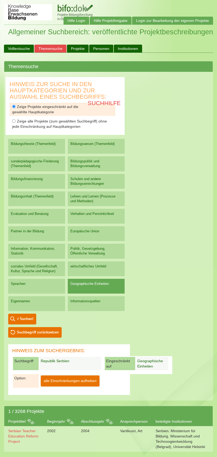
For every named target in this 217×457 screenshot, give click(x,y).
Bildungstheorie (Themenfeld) (33, 144)
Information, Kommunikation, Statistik (33, 251)
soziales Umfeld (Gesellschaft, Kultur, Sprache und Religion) (34, 268)
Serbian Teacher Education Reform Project (23, 436)
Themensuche (50, 48)
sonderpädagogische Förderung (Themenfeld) (35, 163)
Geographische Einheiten (89, 284)
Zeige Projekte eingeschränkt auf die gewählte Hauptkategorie (45, 109)
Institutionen (128, 48)
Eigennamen (20, 301)
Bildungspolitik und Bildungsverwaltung (85, 163)
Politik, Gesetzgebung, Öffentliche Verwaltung (87, 251)
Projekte (78, 48)
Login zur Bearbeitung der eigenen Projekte (172, 20)
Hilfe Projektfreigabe (111, 20)
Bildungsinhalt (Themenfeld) (32, 196)
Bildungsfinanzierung (27, 179)
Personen (101, 48)
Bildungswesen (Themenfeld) (92, 144)
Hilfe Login (76, 20)
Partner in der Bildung (27, 231)
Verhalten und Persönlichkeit (92, 214)
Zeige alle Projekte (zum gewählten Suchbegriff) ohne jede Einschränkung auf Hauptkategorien (59, 124)
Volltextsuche (19, 48)
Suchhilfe (104, 103)
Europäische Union (84, 231)
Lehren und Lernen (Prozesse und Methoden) (92, 198)
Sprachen (18, 284)
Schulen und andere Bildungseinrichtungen (87, 181)
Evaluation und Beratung (29, 214)
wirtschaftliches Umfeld (88, 266)
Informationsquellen (85, 301)
